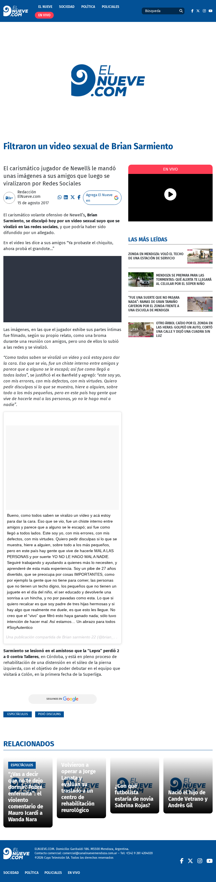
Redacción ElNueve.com (28, 194)
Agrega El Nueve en (99, 198)
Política (88, 7)
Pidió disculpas (49, 714)
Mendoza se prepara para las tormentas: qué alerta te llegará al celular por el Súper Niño (184, 279)
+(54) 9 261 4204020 (139, 853)
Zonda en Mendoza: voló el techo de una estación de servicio (155, 256)
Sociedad (67, 7)
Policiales (110, 7)
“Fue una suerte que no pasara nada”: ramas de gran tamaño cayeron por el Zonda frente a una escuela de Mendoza (153, 304)
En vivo (44, 15)
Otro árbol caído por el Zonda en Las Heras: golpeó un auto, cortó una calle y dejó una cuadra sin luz (184, 329)
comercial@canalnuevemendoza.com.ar (89, 853)
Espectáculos (17, 714)
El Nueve (45, 7)
